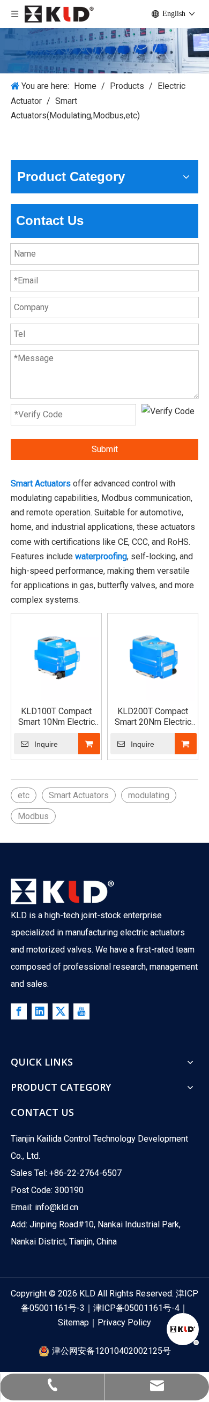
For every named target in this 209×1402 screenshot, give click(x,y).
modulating (148, 795)
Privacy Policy (124, 1322)
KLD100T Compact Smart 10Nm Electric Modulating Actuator (56, 717)
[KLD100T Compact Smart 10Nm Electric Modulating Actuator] (56, 658)
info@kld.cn (56, 1207)
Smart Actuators (79, 795)
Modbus (33, 816)
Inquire (46, 744)
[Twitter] (61, 1011)
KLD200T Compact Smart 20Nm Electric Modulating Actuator (153, 717)
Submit (105, 449)
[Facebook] (19, 1011)
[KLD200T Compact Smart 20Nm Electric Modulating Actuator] (152, 658)
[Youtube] (81, 1011)
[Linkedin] (40, 1011)
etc (23, 795)
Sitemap (73, 1322)
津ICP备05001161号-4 (136, 1308)
